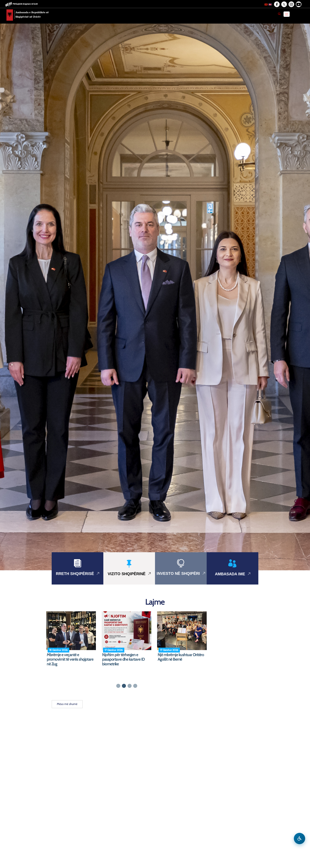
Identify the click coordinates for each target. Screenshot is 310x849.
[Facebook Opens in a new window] (276, 4)
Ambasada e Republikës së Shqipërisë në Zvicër (32, 14)
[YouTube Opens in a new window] (298, 4)
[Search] (279, 14)
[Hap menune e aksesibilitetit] (299, 838)
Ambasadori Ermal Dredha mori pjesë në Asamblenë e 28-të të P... (182, 659)
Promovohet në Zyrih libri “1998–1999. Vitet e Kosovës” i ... (127, 657)
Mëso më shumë (67, 704)
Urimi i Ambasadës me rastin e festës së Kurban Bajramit (70, 657)
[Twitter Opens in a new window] (283, 4)
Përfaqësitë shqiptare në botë (25, 4)
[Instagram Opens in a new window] (291, 4)
